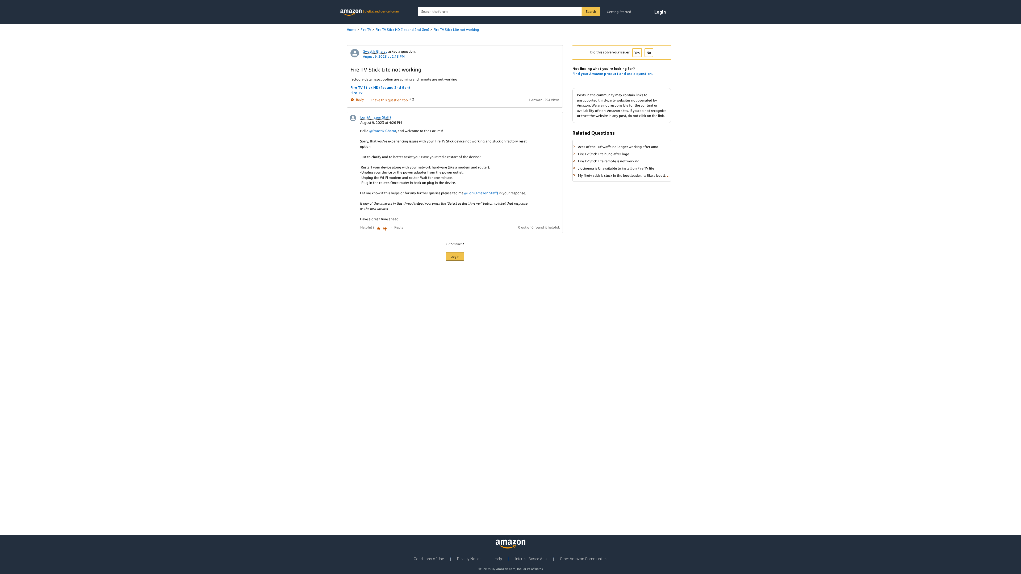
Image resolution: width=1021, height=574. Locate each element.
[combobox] (509, 11)
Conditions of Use (429, 559)
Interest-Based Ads (531, 559)
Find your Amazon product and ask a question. (612, 73)
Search (591, 11)
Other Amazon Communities (584, 559)
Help (498, 559)
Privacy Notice (469, 559)
